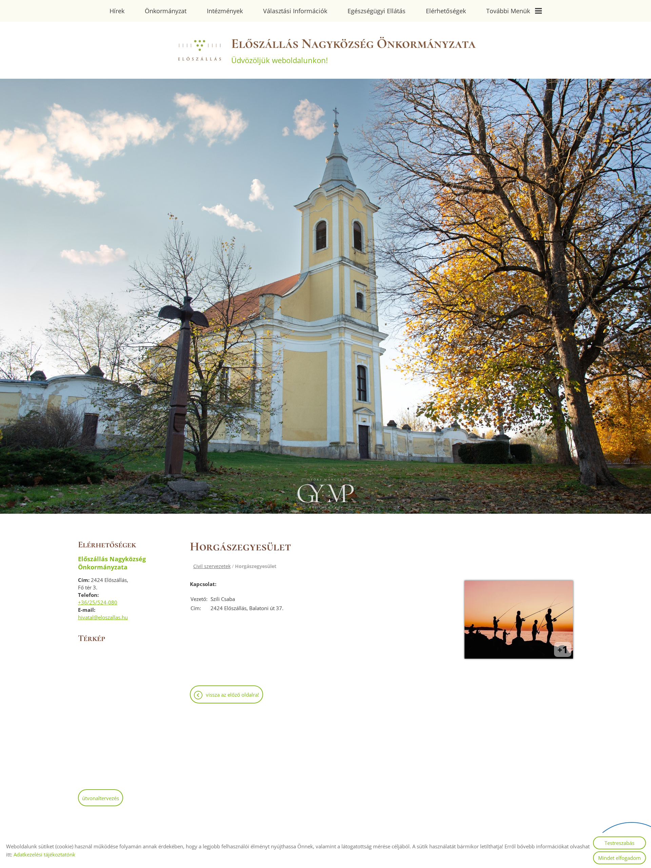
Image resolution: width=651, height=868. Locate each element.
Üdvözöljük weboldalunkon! (353, 50)
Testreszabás (619, 842)
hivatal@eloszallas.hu (103, 617)
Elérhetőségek (446, 11)
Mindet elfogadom (619, 857)
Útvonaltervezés (100, 798)
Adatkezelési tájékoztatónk (44, 854)
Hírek (117, 11)
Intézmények (225, 11)
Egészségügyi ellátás (377, 11)
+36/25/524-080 (97, 602)
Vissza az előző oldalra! (232, 694)
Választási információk (295, 11)
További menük (508, 11)
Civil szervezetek (212, 566)
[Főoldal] (199, 50)
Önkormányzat (165, 11)
